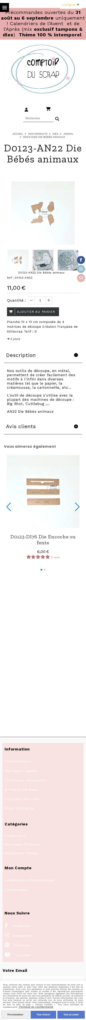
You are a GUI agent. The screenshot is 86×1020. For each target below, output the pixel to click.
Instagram (19, 935)
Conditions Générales (25, 780)
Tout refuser (43, 1014)
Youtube (18, 955)
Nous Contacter (20, 808)
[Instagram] (81, 269)
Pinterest (18, 945)
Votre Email (15, 970)
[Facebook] (81, 260)
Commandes (16, 889)
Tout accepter (71, 1014)
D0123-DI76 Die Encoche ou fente (43, 539)
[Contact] (81, 278)
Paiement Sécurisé (22, 799)
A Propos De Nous (21, 789)
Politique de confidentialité (36, 1007)
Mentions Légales (21, 771)
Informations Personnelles (30, 880)
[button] (73, 260)
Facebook (17, 926)
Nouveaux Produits (22, 844)
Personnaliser (15, 1014)
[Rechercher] (57, 118)
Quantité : (16, 300)
